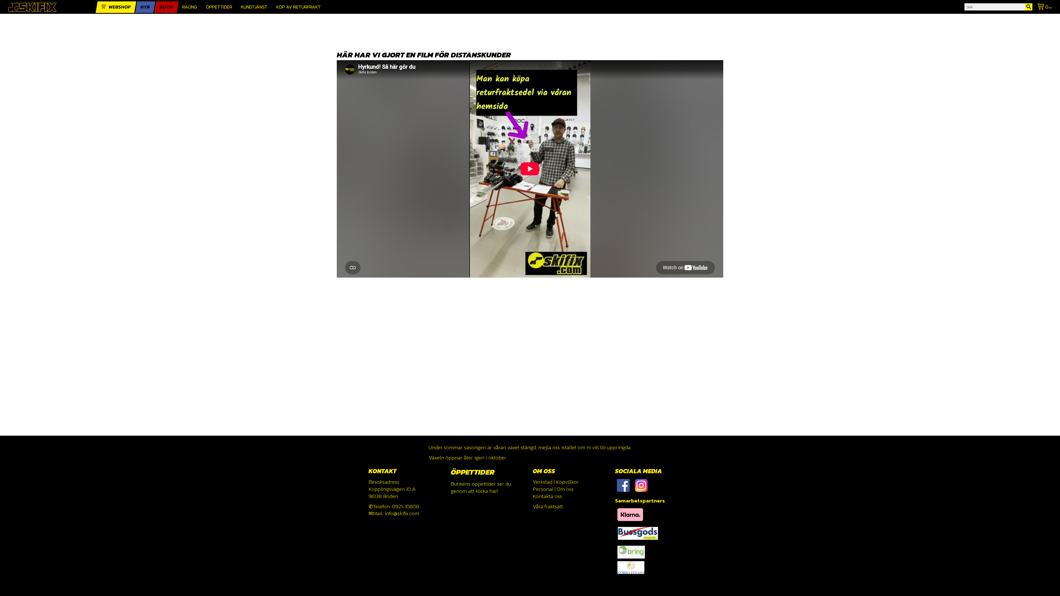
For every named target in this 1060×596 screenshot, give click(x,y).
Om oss (565, 489)
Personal (543, 489)
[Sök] (1028, 6)
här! (493, 491)
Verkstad (542, 482)
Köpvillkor (567, 482)
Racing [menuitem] (189, 7)
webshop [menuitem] (119, 7)
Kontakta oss (547, 496)
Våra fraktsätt (548, 506)
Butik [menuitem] (166, 7)
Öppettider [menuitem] (219, 7)
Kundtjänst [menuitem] (254, 7)
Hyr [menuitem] (145, 7)
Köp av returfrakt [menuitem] (298, 7)
